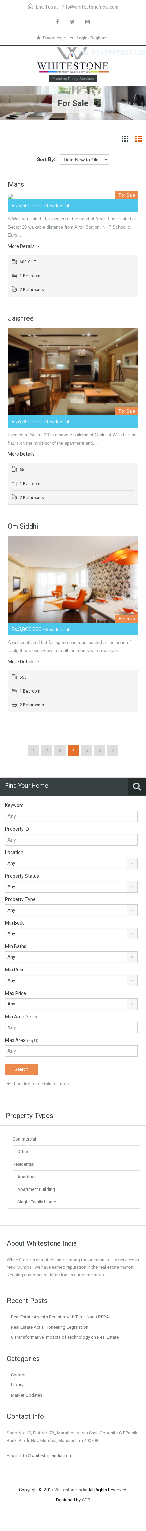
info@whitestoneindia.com (90, 7)
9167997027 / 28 (119, 52)
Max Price (15, 993)
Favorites (52, 38)
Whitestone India (70, 1489)
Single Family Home (36, 1201)
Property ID (17, 829)
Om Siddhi (23, 526)
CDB (86, 1499)
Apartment (27, 1176)
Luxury (17, 1384)
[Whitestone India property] (73, 60)
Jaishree (21, 318)
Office (23, 1151)
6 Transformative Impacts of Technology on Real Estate (65, 1337)
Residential (23, 1164)
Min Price (15, 969)
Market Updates (26, 1395)
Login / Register (92, 38)
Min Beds (15, 923)
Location (14, 852)
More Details (22, 246)
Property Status (22, 876)
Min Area (21, 1016)
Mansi (17, 184)
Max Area (21, 1040)
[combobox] (71, 863)
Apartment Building (36, 1189)
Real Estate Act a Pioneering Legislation (49, 1327)
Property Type (20, 899)
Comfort (19, 1374)
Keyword (14, 805)
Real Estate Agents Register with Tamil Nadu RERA (60, 1316)
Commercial (24, 1139)
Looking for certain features (41, 1083)
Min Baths (15, 946)
